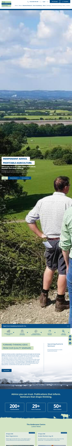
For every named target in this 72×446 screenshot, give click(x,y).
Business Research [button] (27, 5)
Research (13, 178)
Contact (68, 5)
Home (16, 5)
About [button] (20, 5)
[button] (40, 1)
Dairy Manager (55, 1)
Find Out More (6, 370)
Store (44, 5)
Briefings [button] (49, 5)
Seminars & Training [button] (56, 5)
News (64, 5)
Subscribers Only (31, 432)
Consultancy (25, 178)
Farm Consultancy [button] (37, 5)
